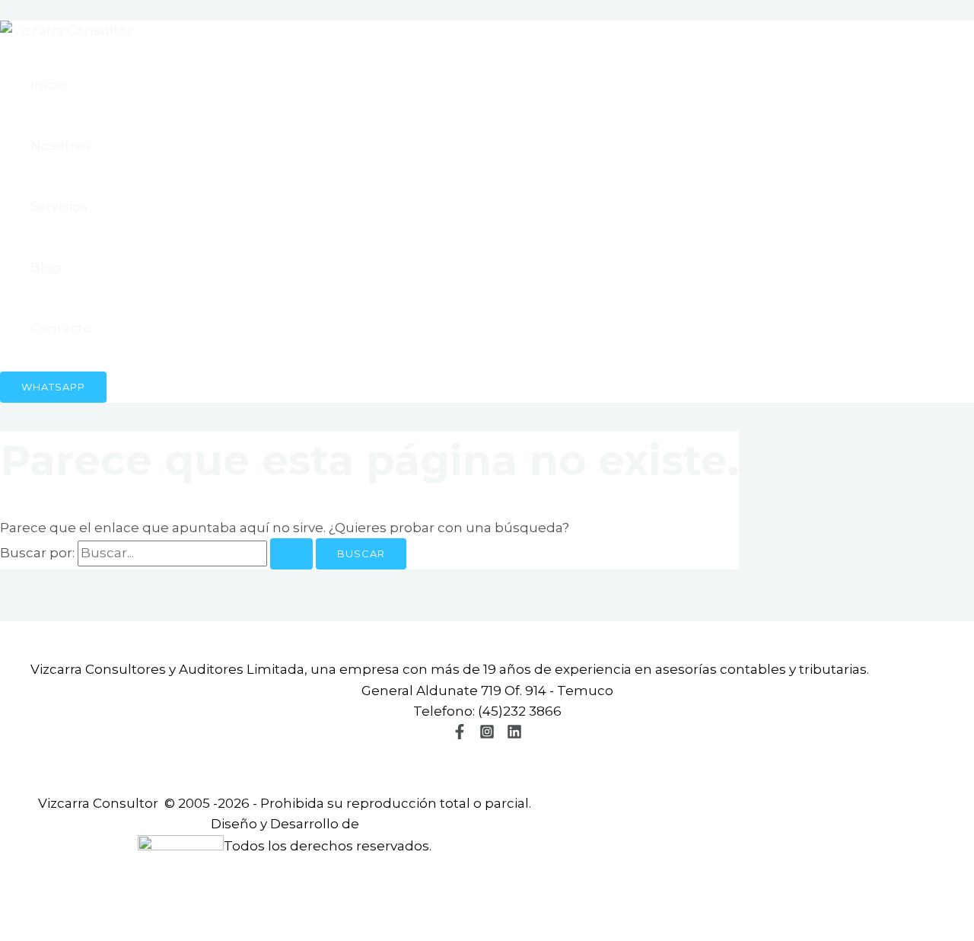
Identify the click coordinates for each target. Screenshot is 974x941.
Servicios (59, 206)
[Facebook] (459, 734)
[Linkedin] (514, 734)
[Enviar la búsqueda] (291, 553)
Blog (46, 267)
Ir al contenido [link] (47, 10)
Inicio (47, 84)
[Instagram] (487, 734)
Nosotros (60, 145)
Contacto (60, 328)
